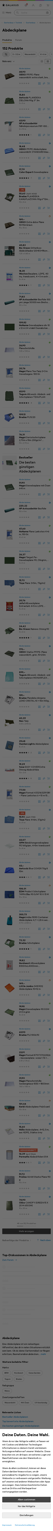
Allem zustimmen (26, 1499)
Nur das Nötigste (26, 1506)
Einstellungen (26, 1515)
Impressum (7, 1525)
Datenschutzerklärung (25, 1525)
